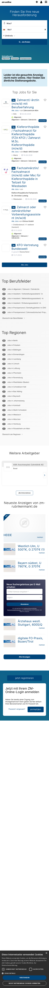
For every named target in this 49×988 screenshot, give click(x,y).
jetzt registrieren (24, 678)
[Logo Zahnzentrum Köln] (6, 103)
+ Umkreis (8, 35)
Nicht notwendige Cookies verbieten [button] (24, 983)
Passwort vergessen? (17, 709)
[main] (24, 367)
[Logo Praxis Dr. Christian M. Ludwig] (6, 171)
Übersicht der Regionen (11, 434)
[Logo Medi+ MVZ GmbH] (6, 130)
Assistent (14, 58)
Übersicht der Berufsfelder (12, 318)
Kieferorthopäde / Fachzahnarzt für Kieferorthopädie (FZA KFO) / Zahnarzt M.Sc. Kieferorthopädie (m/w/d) (26, 137)
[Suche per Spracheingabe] (4, 23)
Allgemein (5, 58)
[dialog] (24, 969)
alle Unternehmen (24, 493)
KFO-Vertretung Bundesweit (25, 246)
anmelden (35, 709)
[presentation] (37, 2)
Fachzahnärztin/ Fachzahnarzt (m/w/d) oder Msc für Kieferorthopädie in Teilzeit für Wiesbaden (26, 177)
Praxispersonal (25, 58)
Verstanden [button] (25, 978)
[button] (44, 35)
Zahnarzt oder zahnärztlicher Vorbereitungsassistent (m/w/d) (26, 212)
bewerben (42, 121)
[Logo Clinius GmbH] (6, 210)
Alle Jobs (15, 110)
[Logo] (6, 248)
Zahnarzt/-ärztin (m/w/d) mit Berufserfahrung (25, 103)
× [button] (46, 953)
